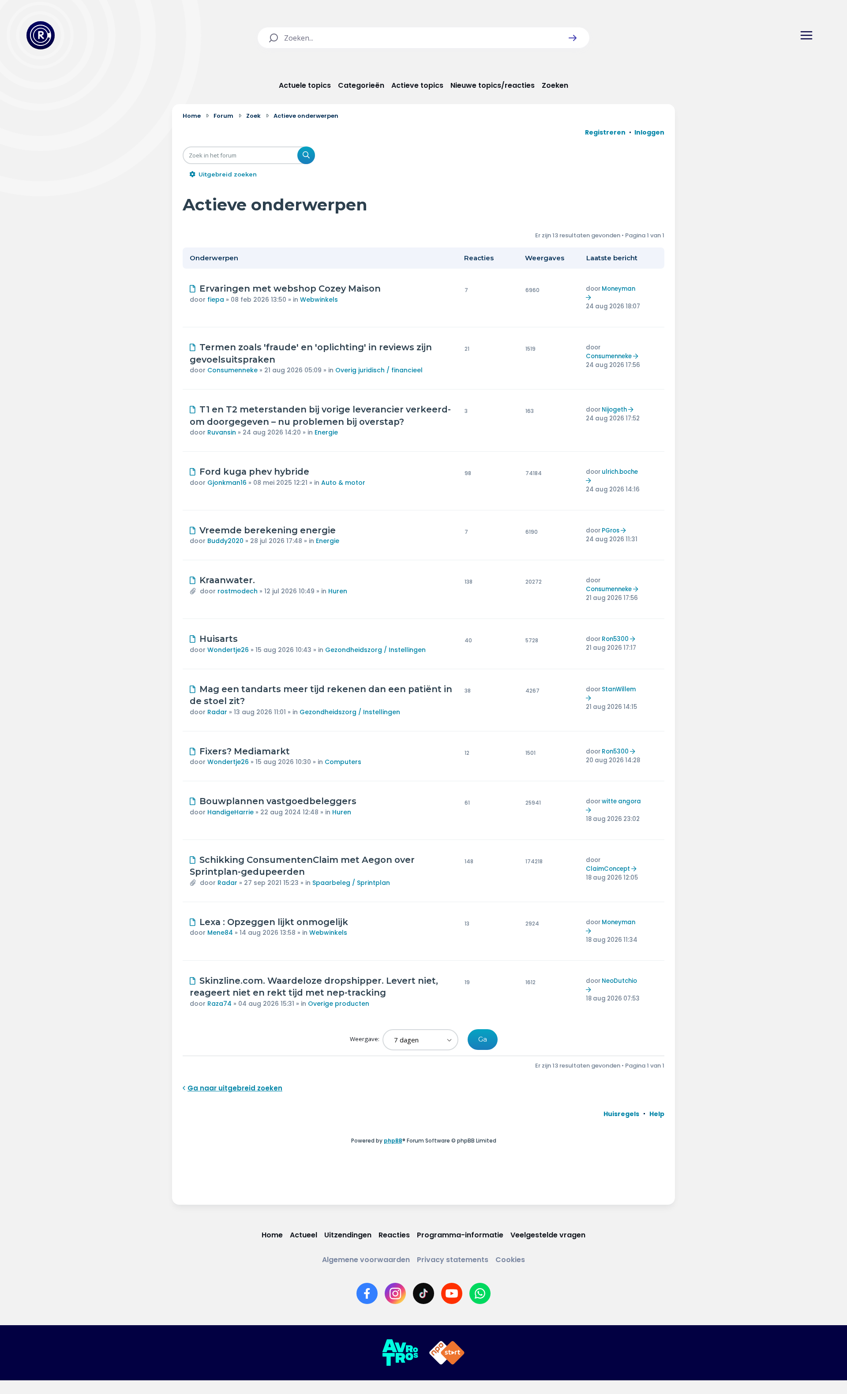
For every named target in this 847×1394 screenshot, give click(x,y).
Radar (217, 712)
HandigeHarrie (230, 812)
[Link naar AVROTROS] (400, 1353)
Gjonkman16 (227, 482)
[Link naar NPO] (447, 1353)
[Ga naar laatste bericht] (589, 297)
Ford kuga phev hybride (254, 471)
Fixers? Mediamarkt (244, 751)
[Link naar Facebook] (367, 1293)
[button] (572, 38)
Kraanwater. (227, 580)
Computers (343, 761)
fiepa (215, 299)
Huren (337, 591)
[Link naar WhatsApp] (480, 1293)
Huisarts (218, 638)
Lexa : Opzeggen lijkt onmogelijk (273, 922)
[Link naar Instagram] (395, 1293)
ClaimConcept (608, 869)
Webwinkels (319, 299)
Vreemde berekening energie (267, 530)
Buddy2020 (225, 540)
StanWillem (619, 689)
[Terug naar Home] (40, 35)
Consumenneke (232, 370)
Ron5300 (615, 639)
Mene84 (220, 932)
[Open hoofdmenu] (806, 35)
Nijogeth (614, 409)
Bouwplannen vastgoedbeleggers (277, 801)
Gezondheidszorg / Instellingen (375, 649)
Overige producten (338, 1003)
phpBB (393, 1140)
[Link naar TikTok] (423, 1293)
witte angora (621, 801)
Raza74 (219, 1003)
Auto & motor (343, 482)
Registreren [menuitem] (605, 132)
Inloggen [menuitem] (649, 132)
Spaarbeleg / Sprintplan (351, 882)
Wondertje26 (228, 649)
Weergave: (365, 1039)
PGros (610, 530)
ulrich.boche (620, 472)
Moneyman (618, 289)
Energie (326, 432)
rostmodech (237, 591)
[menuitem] (621, 1113)
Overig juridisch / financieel (379, 370)
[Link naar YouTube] (451, 1293)
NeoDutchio (619, 981)
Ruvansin (221, 432)
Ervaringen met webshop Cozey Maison (290, 288)
